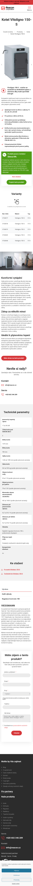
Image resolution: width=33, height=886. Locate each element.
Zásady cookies (15, 883)
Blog (4, 767)
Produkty (20, 32)
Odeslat (16, 733)
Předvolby (17, 880)
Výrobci (5, 775)
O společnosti (7, 770)
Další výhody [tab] (7, 594)
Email (6, 681)
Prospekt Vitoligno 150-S (12, 569)
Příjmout (16, 870)
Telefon (6, 704)
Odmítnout (16, 875)
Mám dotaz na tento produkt (14, 358)
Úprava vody (7, 823)
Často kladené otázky (9, 773)
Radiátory (6, 811)
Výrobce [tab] (5, 589)
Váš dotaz (7, 713)
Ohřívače (6, 806)
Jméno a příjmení (9, 672)
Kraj (5, 690)
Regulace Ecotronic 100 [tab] (11, 599)
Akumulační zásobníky (10, 826)
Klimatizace (6, 828)
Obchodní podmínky (9, 783)
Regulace (6, 809)
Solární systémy (8, 817)
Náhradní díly (7, 820)
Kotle (28, 32)
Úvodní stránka (8, 32)
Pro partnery (7, 791)
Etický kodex (7, 778)
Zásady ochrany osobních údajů (13, 786)
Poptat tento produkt (16, 182)
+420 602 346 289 (11, 394)
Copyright (6, 781)
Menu (29, 10)
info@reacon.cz (10, 385)
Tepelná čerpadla (8, 814)
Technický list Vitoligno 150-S (13, 574)
